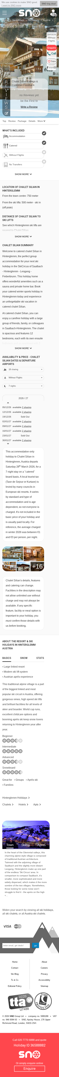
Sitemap (44, 986)
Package (22, 121)
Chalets (6, 804)
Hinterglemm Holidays (14, 797)
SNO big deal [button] (49, 3)
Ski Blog (15, 974)
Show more (22, 236)
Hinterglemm (9, 24)
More (40, 121)
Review (12, 121)
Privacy (44, 974)
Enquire (29, 1069)
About (44, 962)
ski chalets (11, 913)
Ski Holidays (18, 20)
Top (4, 121)
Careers (44, 968)
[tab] (6, 657)
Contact (14, 968)
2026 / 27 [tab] (23, 398)
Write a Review (29, 107)
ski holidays (46, 910)
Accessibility (44, 980)
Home (5, 20)
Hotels (22, 804)
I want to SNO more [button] (11, 5)
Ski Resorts (33, 20)
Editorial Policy (15, 986)
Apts (35, 804)
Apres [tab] (41, 845)
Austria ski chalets (35, 913)
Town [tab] (10, 845)
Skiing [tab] (25, 845)
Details (32, 121)
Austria (46, 20)
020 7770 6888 (26, 1040)
